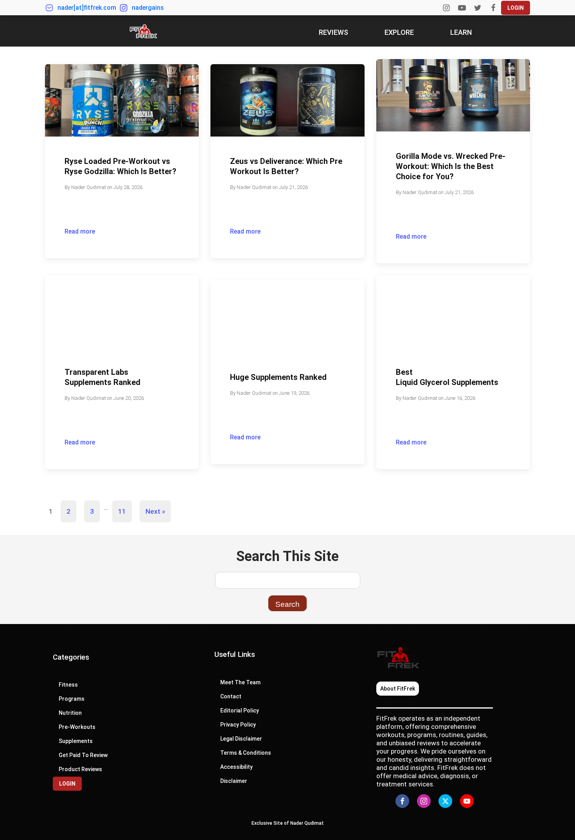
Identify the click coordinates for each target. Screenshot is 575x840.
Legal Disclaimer (241, 739)
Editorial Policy (239, 710)
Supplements (76, 741)
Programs (71, 699)
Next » (155, 511)
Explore (399, 32)
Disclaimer (233, 781)
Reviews (333, 32)
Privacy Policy (238, 724)
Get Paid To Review (83, 755)
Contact (230, 696)
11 (122, 511)
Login (515, 8)
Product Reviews (80, 769)
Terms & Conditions (245, 753)
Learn (461, 32)
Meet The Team (240, 682)
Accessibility (237, 767)
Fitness (68, 685)
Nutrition (70, 713)
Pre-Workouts (77, 727)
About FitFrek (397, 688)
